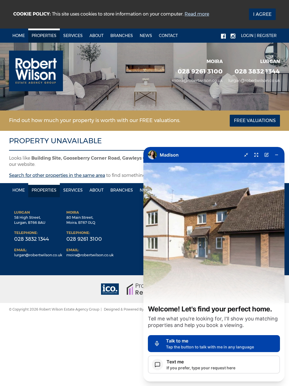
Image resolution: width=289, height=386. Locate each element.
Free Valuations (255, 120)
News (146, 35)
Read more (197, 14)
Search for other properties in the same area (57, 175)
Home (18, 35)
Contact (168, 35)
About (96, 35)
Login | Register (259, 35)
